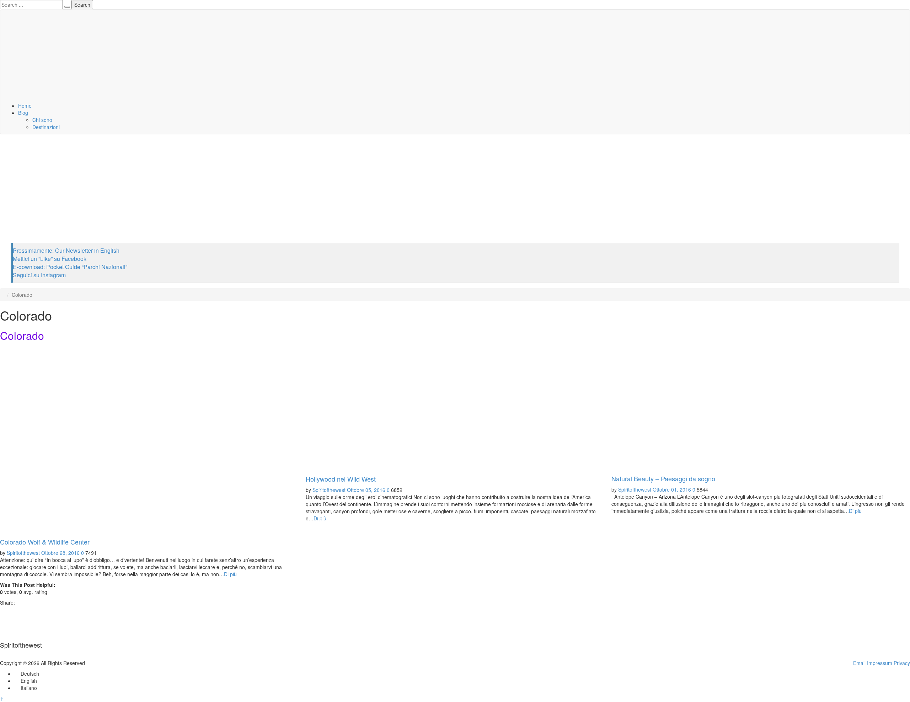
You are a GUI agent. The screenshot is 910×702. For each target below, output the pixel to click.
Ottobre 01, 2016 (672, 489)
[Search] (67, 7)
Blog (23, 112)
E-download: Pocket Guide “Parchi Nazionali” (70, 267)
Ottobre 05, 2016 (366, 489)
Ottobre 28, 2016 (60, 552)
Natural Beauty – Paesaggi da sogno (663, 478)
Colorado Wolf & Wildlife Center (45, 541)
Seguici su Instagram (39, 275)
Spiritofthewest (23, 552)
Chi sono (42, 119)
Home (25, 105)
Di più (230, 574)
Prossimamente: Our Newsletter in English (66, 250)
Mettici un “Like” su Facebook (49, 258)
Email (859, 662)
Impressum (879, 662)
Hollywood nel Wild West (341, 478)
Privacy (902, 662)
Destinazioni (46, 126)
